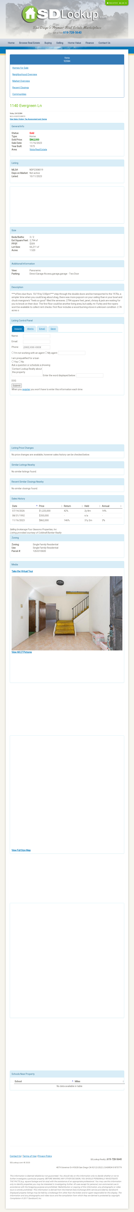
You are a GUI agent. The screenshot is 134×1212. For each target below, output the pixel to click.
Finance (90, 43)
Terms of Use (29, 1156)
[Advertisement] (28, 204)
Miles (77, 1081)
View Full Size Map (21, 850)
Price (41, 506)
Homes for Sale (20, 68)
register (26, 389)
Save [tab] (53, 329)
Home (11, 43)
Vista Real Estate (38, 149)
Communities (19, 94)
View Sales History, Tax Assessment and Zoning (28, 119)
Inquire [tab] (18, 329)
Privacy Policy (45, 1156)
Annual (105, 506)
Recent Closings (20, 87)
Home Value (74, 43)
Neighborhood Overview (24, 74)
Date (14, 506)
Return (67, 506)
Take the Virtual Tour (22, 571)
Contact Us (104, 43)
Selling (59, 43)
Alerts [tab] (30, 329)
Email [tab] (42, 329)
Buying (48, 43)
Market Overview (21, 81)
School (18, 1081)
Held (86, 506)
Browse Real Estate (29, 43)
